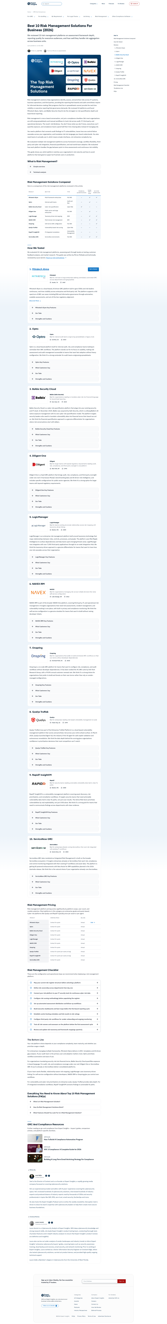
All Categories (78, 1298)
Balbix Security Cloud (122, 55)
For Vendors (121, 3)
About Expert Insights (97, 1298)
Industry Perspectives (80, 1310)
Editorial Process (96, 1310)
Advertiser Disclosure (104, 1316)
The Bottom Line (118, 88)
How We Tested (118, 42)
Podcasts (111, 3)
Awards (76, 1301)
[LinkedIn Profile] (46, 1176)
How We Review (96, 1307)
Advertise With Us (114, 1298)
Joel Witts (39, 50)
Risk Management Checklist (121, 85)
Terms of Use (92, 1316)
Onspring (118, 68)
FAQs (115, 91)
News (103, 3)
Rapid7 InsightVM (121, 75)
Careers (93, 1301)
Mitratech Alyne (120, 48)
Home (29, 12)
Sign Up (121, 1281)
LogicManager (120, 61)
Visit (92, 922)
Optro (117, 51)
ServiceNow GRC (120, 79)
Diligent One (119, 58)
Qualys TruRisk (120, 72)
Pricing (116, 82)
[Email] (49, 1176)
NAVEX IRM (119, 65)
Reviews (116, 45)
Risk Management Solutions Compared (124, 38)
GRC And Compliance (39, 12)
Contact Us (94, 1304)
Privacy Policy (81, 1316)
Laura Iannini (62, 50)
